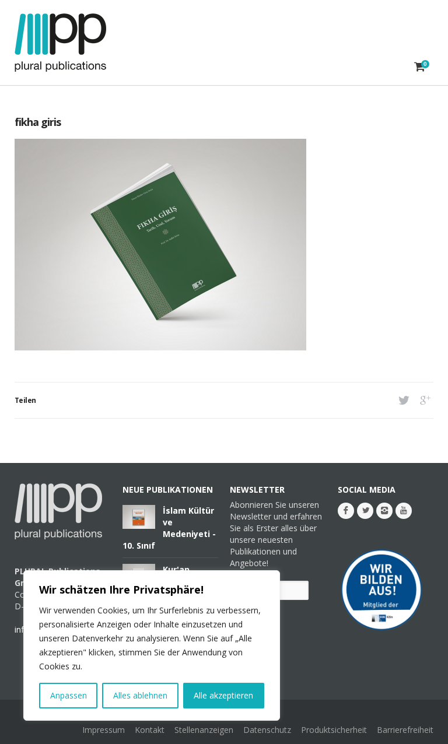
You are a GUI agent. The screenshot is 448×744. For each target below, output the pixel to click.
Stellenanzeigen (203, 729)
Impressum (103, 729)
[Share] (403, 400)
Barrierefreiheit (405, 729)
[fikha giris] (160, 347)
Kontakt (149, 729)
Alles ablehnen (140, 695)
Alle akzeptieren (223, 695)
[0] (419, 66)
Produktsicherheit (334, 729)
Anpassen (68, 695)
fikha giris (38, 122)
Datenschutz (267, 729)
